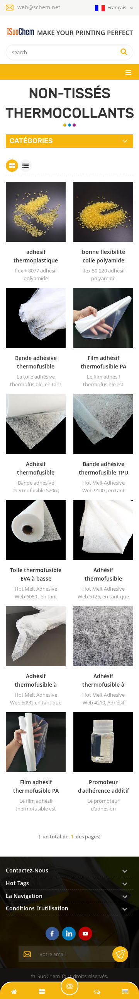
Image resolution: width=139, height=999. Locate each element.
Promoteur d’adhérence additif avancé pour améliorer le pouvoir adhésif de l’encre (103, 786)
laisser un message (69, 986)
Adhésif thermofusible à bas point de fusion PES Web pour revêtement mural (35, 680)
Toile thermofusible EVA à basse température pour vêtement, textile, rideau (35, 574)
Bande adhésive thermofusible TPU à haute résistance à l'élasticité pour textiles (103, 468)
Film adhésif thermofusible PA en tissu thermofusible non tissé (103, 362)
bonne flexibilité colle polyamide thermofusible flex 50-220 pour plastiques (103, 256)
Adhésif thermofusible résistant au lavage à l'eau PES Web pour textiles (36, 468)
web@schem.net (38, 7)
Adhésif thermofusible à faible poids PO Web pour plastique (103, 680)
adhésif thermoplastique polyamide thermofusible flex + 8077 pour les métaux (36, 256)
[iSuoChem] (69, 32)
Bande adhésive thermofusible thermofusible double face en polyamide (36, 362)
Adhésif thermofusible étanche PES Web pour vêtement (103, 574)
